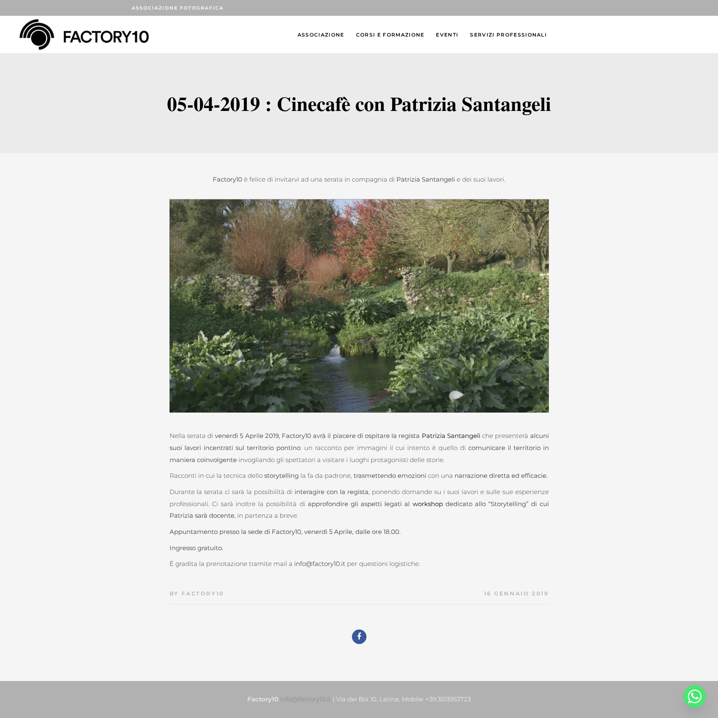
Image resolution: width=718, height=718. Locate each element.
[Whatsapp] (695, 696)
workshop (429, 504)
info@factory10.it (319, 564)
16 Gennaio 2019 (516, 593)
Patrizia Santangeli (451, 436)
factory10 (203, 593)
